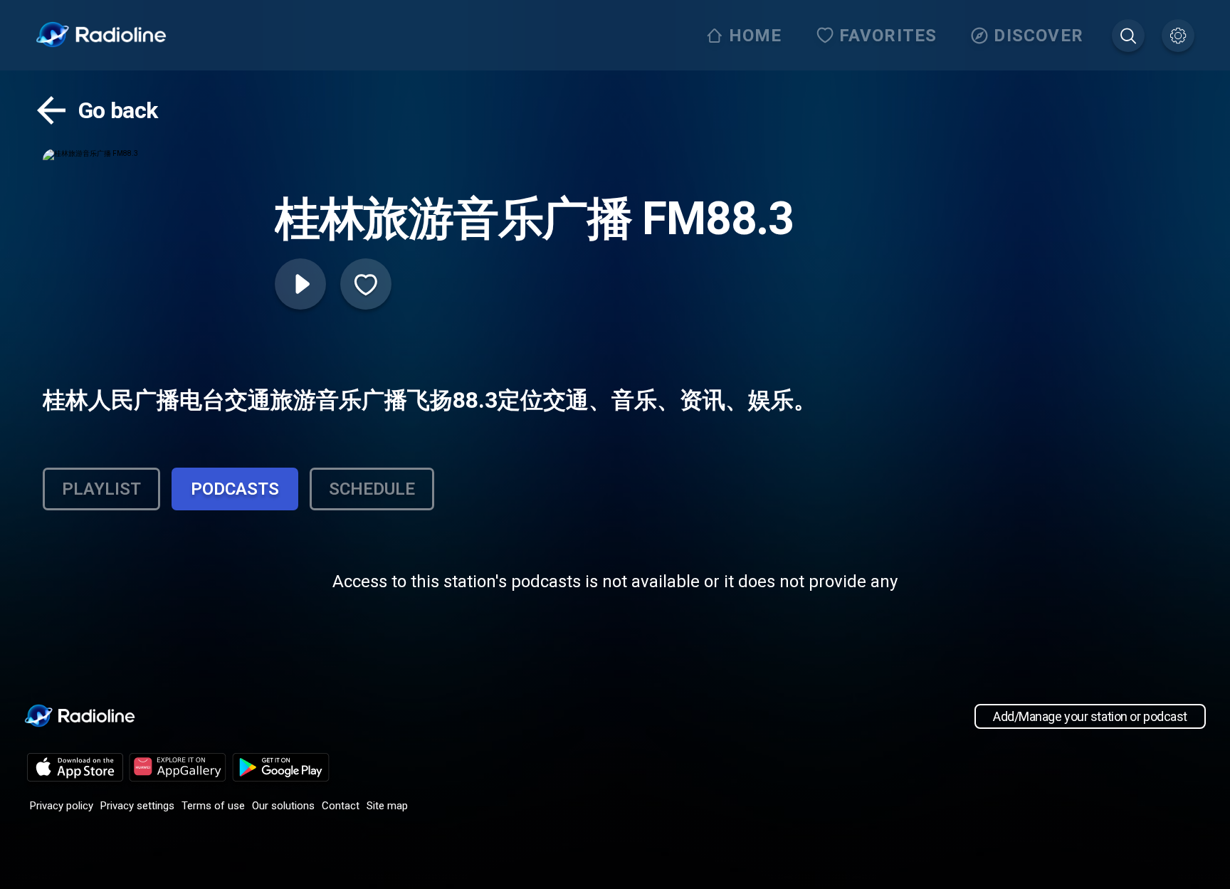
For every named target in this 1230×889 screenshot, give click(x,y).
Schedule (372, 489)
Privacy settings (137, 805)
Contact (340, 805)
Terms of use (213, 805)
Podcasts (235, 489)
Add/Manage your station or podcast (1090, 716)
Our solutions (283, 805)
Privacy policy (61, 805)
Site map (387, 805)
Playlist (101, 489)
